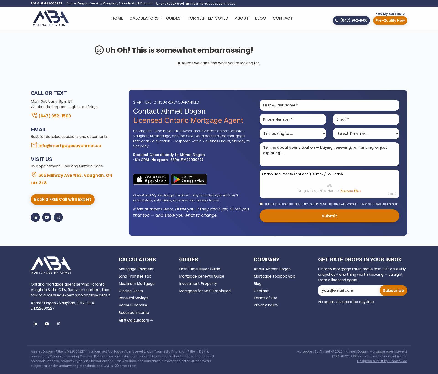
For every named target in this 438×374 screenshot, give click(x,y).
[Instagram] (58, 217)
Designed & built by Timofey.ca (382, 361)
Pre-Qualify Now (390, 20)
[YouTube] (46, 217)
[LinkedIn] (35, 217)
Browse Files (351, 190)
